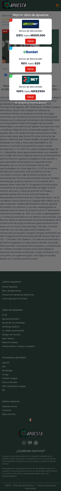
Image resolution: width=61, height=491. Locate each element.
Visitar (30, 41)
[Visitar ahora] (30, 24)
